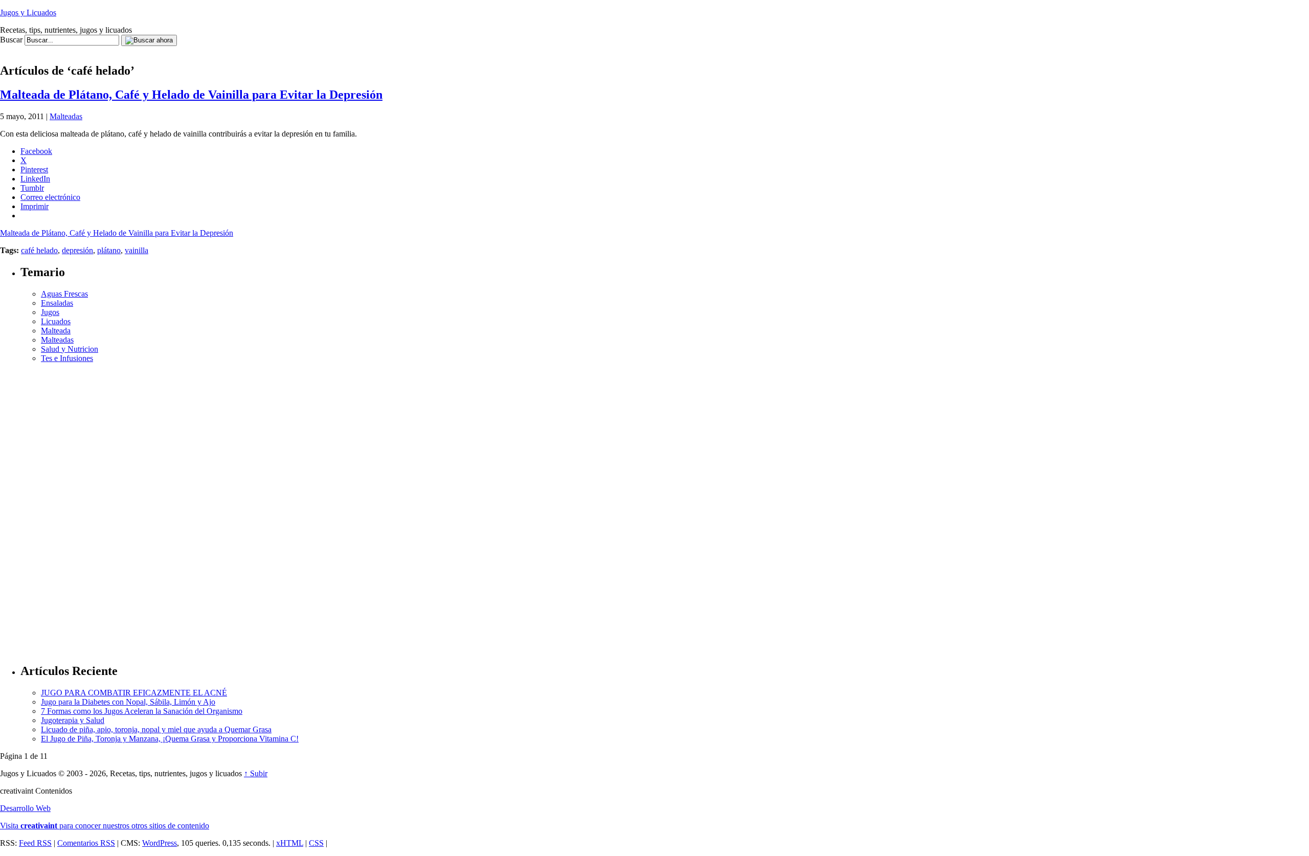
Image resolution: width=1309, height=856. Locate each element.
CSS (316, 843)
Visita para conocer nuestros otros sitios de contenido (104, 825)
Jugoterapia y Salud (72, 720)
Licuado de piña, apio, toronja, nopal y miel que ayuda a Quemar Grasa (156, 729)
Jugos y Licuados (28, 12)
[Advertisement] (186, 50)
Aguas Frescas (64, 293)
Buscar (11, 39)
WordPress (159, 843)
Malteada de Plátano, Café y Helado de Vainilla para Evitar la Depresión (191, 94)
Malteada (56, 330)
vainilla (136, 250)
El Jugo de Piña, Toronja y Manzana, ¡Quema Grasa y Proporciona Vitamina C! (170, 738)
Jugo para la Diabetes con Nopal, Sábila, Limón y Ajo (128, 701)
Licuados (56, 321)
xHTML (289, 843)
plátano (109, 250)
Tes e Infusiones (67, 358)
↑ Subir (255, 773)
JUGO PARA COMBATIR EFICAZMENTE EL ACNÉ (134, 692)
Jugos (50, 312)
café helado (39, 250)
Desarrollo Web (25, 808)
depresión (77, 250)
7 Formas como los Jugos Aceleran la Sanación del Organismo (141, 711)
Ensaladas (57, 303)
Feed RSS (35, 843)
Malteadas (66, 116)
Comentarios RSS (86, 843)
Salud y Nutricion (69, 349)
